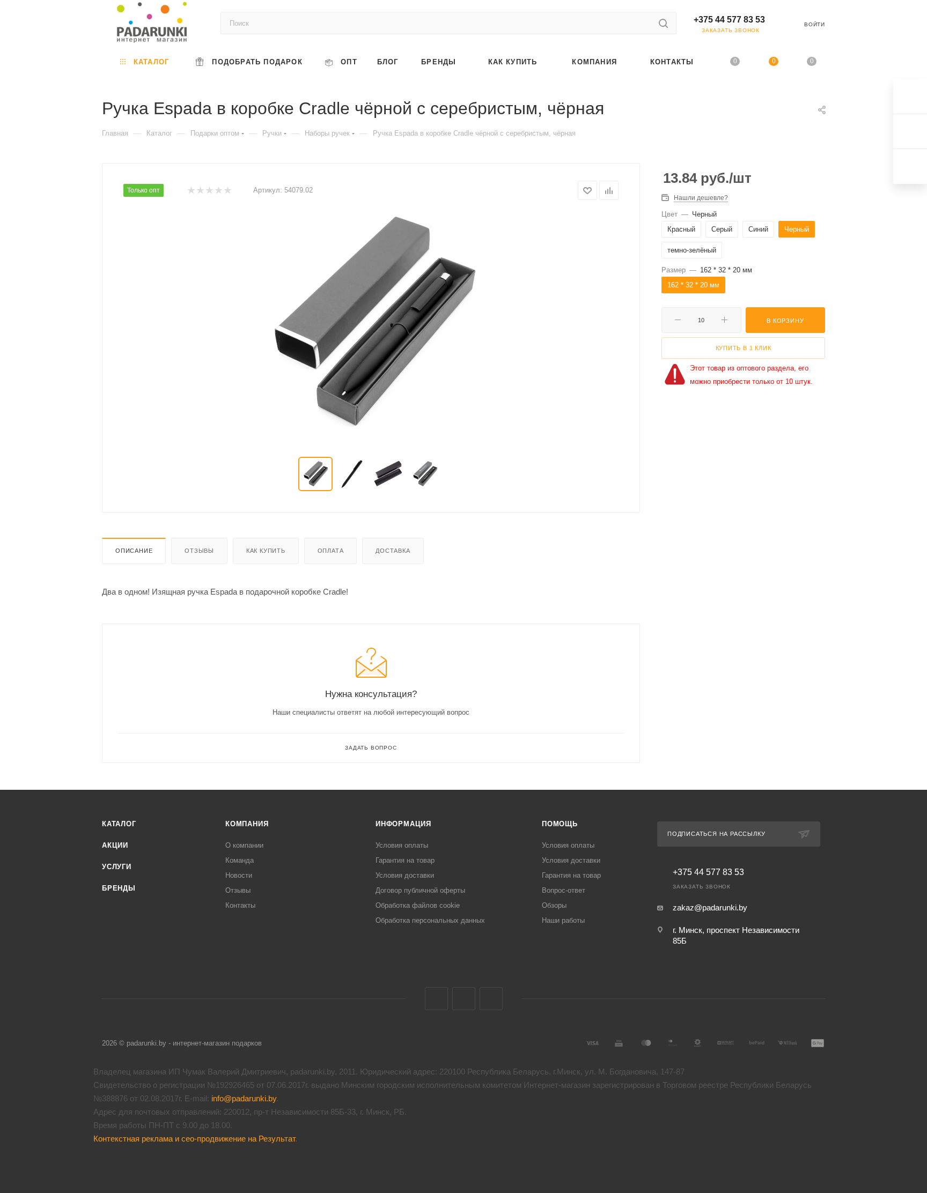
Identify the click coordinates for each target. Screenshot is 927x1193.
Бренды (119, 888)
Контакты (240, 905)
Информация (403, 824)
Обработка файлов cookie (418, 905)
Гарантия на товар (405, 860)
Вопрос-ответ (563, 890)
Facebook (463, 998)
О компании (244, 845)
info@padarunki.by (243, 1098)
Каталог (119, 824)
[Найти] (663, 23)
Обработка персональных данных (430, 920)
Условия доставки (405, 875)
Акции (115, 845)
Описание (133, 550)
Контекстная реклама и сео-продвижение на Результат (194, 1138)
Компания (246, 824)
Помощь (560, 824)
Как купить (265, 550)
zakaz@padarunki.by (710, 907)
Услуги (116, 867)
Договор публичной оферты (420, 890)
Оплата (331, 550)
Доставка (393, 550)
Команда (239, 860)
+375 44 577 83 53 (729, 19)
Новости (238, 875)
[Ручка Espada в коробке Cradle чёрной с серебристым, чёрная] (371, 323)
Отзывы (199, 550)
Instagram (491, 998)
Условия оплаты (402, 845)
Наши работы (563, 920)
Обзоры (554, 905)
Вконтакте (436, 998)
